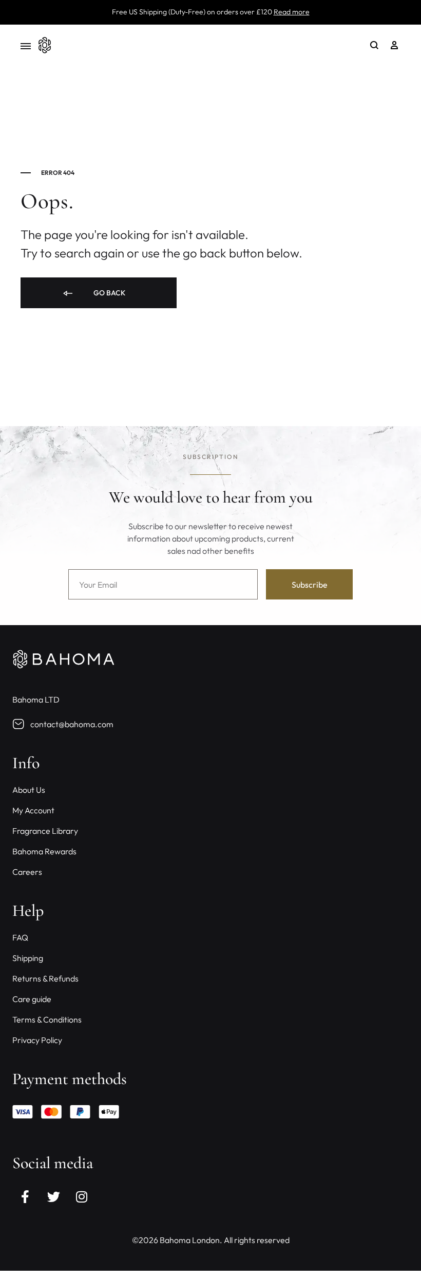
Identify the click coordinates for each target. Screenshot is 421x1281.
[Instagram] (81, 1196)
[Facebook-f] (25, 1196)
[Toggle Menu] (26, 46)
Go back (108, 292)
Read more (292, 11)
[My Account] (394, 45)
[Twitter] (53, 1196)
